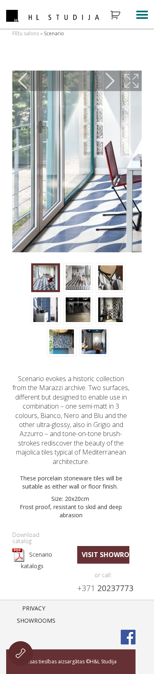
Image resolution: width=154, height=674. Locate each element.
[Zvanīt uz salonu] (20, 653)
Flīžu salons (25, 33)
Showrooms (36, 620)
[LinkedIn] (128, 612)
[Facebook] (128, 637)
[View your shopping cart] (120, 15)
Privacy (33, 608)
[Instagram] (106, 612)
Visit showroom (106, 554)
